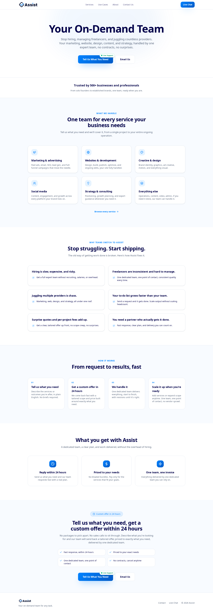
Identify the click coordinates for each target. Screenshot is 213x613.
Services (89, 4)
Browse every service (104, 211)
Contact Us (128, 4)
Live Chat (187, 4)
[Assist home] (28, 4)
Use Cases (103, 4)
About (115, 4)
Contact (162, 602)
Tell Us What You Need (95, 59)
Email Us (125, 59)
